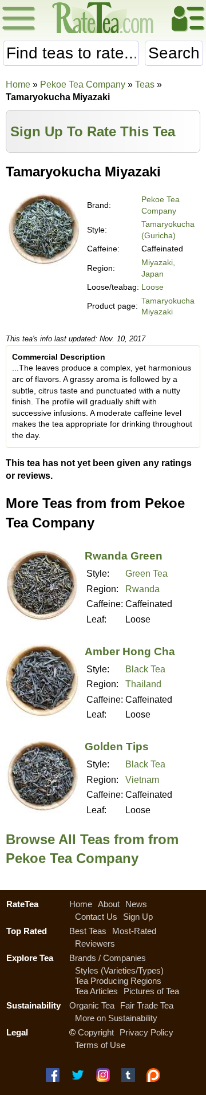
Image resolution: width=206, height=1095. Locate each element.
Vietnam (142, 780)
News (136, 904)
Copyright (96, 1032)
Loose (152, 287)
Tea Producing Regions (118, 981)
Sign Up (138, 916)
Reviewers (95, 943)
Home (18, 84)
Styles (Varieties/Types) (119, 970)
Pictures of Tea (151, 991)
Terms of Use (100, 1045)
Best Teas (87, 931)
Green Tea (146, 573)
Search (174, 53)
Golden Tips (117, 746)
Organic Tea (91, 1005)
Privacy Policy (146, 1032)
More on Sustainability (116, 1018)
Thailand (143, 684)
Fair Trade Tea (146, 1005)
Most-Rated (134, 931)
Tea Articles (96, 991)
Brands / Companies (107, 958)
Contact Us (96, 916)
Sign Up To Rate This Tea (92, 131)
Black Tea (145, 669)
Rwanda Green (124, 556)
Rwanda (142, 589)
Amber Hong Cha (130, 651)
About (109, 904)
